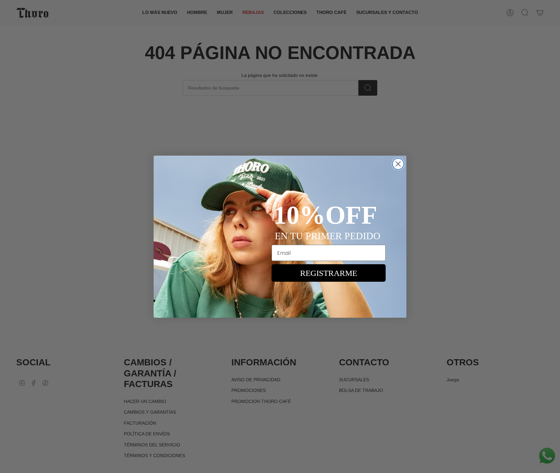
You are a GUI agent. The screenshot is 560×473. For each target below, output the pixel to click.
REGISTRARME (328, 273)
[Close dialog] (398, 164)
